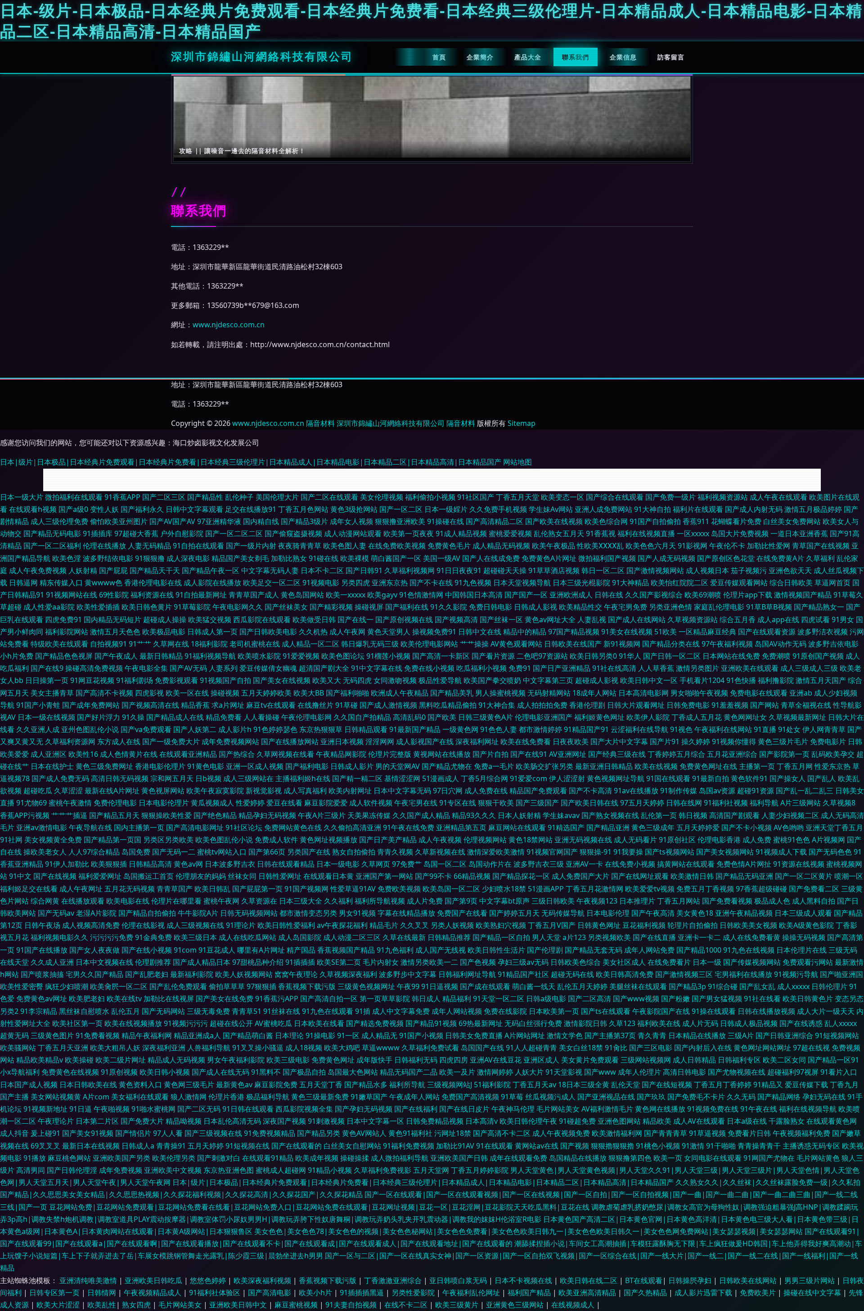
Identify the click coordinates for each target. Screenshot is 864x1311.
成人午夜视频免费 (561, 1133)
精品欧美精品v (39, 1060)
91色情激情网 (421, 595)
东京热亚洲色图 (228, 1170)
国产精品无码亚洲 (744, 876)
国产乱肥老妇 (146, 974)
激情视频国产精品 (803, 595)
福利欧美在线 (658, 1023)
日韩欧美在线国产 (573, 644)
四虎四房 (453, 1060)
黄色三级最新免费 (320, 1097)
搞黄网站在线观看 (686, 864)
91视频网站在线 (71, 595)
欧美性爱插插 (98, 607)
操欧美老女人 (45, 852)
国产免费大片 (142, 1121)
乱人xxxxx (840, 1023)
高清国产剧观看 (734, 815)
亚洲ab (800, 693)
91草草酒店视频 (554, 570)
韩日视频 (693, 815)
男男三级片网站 (810, 1280)
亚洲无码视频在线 (583, 840)
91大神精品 (630, 583)
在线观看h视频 (33, 509)
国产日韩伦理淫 (72, 1170)
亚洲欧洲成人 (571, 595)
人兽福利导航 (208, 1048)
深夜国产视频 (284, 1121)
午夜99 (408, 986)
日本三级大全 (300, 901)
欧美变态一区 (562, 497)
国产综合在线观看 (615, 497)
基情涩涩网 (402, 778)
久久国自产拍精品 (362, 717)
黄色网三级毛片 (189, 1084)
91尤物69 (31, 803)
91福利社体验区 (215, 1292)
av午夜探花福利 (342, 925)
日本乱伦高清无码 (232, 1121)
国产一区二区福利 (52, 546)
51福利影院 (492, 1084)
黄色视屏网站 (162, 791)
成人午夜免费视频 (38, 570)
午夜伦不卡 (727, 546)
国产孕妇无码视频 (363, 1109)
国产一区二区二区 (234, 533)
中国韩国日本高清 (474, 595)
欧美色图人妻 (344, 546)
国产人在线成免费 (491, 558)
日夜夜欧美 (571, 741)
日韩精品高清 (150, 864)
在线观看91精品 (267, 1158)
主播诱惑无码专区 (811, 1146)
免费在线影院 (505, 1011)
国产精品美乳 (451, 693)
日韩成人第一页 (212, 632)
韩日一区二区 (603, 570)
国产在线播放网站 (290, 741)
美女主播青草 (52, 693)
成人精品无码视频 (501, 546)
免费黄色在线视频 (70, 1072)
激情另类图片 (697, 668)
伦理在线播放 (104, 546)
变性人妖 (104, 509)
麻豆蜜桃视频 (297, 1305)
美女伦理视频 (381, 497)
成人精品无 (379, 1035)
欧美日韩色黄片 (147, 607)
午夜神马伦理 (513, 1109)
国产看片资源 (493, 656)
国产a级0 (73, 509)
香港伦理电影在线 (153, 583)
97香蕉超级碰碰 (761, 889)
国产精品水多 (365, 1084)
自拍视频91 (108, 644)
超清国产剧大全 (324, 668)
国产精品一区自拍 (501, 937)
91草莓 (512, 1097)
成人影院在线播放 (212, 583)
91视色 (681, 729)
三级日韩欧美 (553, 901)
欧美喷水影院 (259, 656)
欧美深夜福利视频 (263, 1280)
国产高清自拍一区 (329, 999)
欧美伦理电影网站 (429, 644)
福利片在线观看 (698, 509)
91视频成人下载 (781, 852)
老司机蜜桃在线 (255, 644)
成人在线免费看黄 (751, 937)
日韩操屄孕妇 (690, 1280)
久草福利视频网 (409, 570)
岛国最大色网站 (353, 1072)
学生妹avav (561, 815)
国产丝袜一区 (501, 619)
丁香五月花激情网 (594, 889)
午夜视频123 (596, 901)
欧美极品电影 (163, 632)
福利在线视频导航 (808, 1109)
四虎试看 (815, 619)
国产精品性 (205, 497)
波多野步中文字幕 (407, 974)
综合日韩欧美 (791, 583)
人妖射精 (82, 570)
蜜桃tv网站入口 (222, 852)
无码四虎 (357, 680)
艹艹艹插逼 (69, 815)
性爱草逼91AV (353, 889)
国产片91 (665, 741)
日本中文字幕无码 (402, 791)
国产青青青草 (665, 1133)
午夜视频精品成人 (153, 1292)
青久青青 (652, 1035)
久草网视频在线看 (285, 754)
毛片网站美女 (558, 1109)
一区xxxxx (693, 533)
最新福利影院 (191, 974)
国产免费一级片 (670, 497)
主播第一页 (757, 766)
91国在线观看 (668, 778)
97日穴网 (448, 791)
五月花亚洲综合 (732, 754)
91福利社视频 (726, 803)
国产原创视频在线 (404, 619)
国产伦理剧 (545, 950)
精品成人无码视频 (176, 1060)
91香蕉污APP (276, 999)
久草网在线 (171, 644)
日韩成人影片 (352, 766)
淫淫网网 (379, 741)
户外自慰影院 (181, 533)
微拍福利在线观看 (74, 497)
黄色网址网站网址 (762, 1048)
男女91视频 (357, 913)
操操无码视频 (803, 937)
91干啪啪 (721, 1146)
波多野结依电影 (108, 558)
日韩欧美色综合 (575, 962)
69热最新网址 (481, 1023)
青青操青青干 (759, 1146)
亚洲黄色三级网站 (515, 1305)
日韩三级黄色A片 (485, 717)
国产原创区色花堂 (726, 558)
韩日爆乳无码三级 (370, 644)
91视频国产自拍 (225, 680)
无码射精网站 (549, 693)
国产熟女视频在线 (610, 815)
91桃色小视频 (658, 1146)
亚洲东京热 (390, 583)
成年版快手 (374, 1060)
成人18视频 (303, 1048)
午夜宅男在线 (415, 803)
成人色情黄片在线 (129, 754)
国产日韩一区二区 (672, 656)
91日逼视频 (439, 986)
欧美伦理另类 (173, 1158)
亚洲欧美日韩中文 (239, 1305)
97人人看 (168, 1133)
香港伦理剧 (587, 705)
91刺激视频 (326, 1121)
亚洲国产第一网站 (384, 876)
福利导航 (764, 803)
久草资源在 (259, 901)
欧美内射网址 (350, 791)
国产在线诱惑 (801, 1023)
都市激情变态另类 (308, 913)
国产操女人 (788, 778)
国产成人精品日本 (201, 962)
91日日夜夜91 (459, 570)
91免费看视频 (98, 1035)
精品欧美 (657, 1121)
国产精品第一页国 (112, 840)
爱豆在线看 (284, 803)
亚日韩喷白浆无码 (459, 1280)
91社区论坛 (243, 827)
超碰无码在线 (572, 974)
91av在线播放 (636, 791)
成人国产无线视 (440, 950)
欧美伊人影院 (648, 717)
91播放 (34, 1158)
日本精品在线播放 (697, 1035)
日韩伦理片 (829, 986)
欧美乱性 (101, 1305)
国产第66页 (266, 852)
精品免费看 (224, 717)
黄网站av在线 (536, 1146)
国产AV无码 (188, 668)
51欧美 (665, 632)
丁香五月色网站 (303, 509)
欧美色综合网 (606, 521)
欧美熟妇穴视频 (501, 925)
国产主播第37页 (610, 1035)
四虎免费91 (63, 619)
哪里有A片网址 (261, 950)
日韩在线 (608, 595)
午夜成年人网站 (414, 1097)
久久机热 (313, 632)
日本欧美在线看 (319, 1023)
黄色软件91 (749, 778)
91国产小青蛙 (38, 705)
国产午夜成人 (116, 656)
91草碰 (346, 705)
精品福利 (456, 999)
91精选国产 (566, 827)
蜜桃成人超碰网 (281, 1170)
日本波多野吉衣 (230, 864)
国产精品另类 (318, 1133)
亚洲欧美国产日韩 (459, 1158)
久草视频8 (839, 803)
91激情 (693, 1146)
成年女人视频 (351, 521)
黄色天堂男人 (388, 632)
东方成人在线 (118, 741)
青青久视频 (395, 852)
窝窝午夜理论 (296, 974)
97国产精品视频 (573, 632)
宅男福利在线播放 (743, 974)
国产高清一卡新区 (441, 656)
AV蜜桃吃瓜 (273, 1023)
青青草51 (246, 1011)
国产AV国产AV (172, 521)
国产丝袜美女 (286, 607)
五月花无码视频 (129, 889)
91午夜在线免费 (408, 827)
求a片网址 (228, 705)
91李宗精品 (38, 1011)
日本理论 (289, 1035)
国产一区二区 (401, 509)
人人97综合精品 (94, 852)
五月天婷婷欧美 (266, 693)
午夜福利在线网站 (723, 729)
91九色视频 (472, 583)
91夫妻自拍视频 (351, 1305)
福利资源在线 (152, 595)
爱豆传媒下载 (806, 1084)
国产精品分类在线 (671, 644)
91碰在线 (323, 558)
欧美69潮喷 (702, 595)
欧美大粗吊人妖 (115, 1048)
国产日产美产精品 (388, 840)
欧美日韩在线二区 (589, 1280)
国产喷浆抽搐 (42, 974)
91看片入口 (838, 1072)
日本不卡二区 (322, 570)
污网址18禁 (452, 1133)
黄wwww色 (103, 583)
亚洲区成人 (541, 1060)
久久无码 (741, 1097)
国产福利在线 (406, 607)
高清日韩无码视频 (119, 778)
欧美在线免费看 (525, 741)
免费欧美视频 (399, 889)
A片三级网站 (800, 803)
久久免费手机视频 (498, 509)
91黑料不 (266, 1072)
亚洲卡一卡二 (699, 937)
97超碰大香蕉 (136, 533)
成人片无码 (700, 1023)
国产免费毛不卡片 (696, 1097)
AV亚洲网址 (567, 754)
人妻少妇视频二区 (790, 815)
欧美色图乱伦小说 (224, 840)
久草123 (622, 1023)
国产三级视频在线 (213, 1133)
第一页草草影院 (385, 999)
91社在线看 (762, 999)
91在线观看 (494, 1146)
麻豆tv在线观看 (271, 705)
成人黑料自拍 (813, 901)
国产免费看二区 (814, 889)
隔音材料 (320, 423)
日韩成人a (138, 1146)
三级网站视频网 (646, 1060)
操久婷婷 (695, 741)
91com (185, 950)
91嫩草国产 (369, 1097)
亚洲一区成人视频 (255, 766)
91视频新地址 (45, 1109)
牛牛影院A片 (198, 913)
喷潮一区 (848, 876)
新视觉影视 (264, 791)
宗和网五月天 (172, 778)
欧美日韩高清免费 (624, 974)
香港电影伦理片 (160, 766)
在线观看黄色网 (831, 1121)
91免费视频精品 (269, 1133)
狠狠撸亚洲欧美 (400, 521)
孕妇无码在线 (824, 1097)
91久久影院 (448, 607)
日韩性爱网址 (280, 876)
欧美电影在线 (127, 901)
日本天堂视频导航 (522, 583)
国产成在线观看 (485, 986)
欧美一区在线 (187, 693)
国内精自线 (261, 521)
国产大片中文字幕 (619, 741)
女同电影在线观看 (713, 1158)
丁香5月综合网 (484, 778)
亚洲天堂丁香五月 (834, 827)
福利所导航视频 (380, 901)
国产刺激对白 (218, 1158)
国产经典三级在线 (617, 754)
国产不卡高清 (590, 791)
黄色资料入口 (140, 1084)
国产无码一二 (173, 852)
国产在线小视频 (147, 950)
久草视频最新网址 (797, 717)
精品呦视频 (184, 1121)
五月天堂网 (431, 1170)
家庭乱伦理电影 (719, 607)
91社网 (11, 840)
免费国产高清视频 (470, 1097)
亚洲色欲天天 (790, 570)
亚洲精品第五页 (461, 827)
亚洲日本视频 (342, 741)
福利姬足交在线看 (29, 889)
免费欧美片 (759, 1292)
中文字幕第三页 (548, 680)
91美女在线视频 (626, 632)
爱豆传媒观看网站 (739, 583)
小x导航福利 (20, 1072)
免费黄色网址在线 (708, 766)
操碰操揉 (354, 1158)
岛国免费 (136, 852)
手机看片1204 (702, 680)
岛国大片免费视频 (740, 533)
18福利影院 (209, 644)
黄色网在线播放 (660, 1109)
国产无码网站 (163, 1011)
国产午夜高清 (653, 913)
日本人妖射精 (519, 815)
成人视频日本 (707, 570)
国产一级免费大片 (171, 741)
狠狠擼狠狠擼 (612, 1146)
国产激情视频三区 (684, 974)
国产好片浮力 (98, 717)
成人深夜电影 (188, 558)
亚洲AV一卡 (584, 864)
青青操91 (171, 1146)
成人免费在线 (486, 791)
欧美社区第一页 (77, 1023)
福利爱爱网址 (100, 876)
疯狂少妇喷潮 (66, 986)
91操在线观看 (714, 1011)
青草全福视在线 (806, 705)
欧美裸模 (354, 558)
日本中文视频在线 (104, 962)
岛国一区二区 (445, 864)
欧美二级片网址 (120, 1060)
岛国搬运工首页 (148, 876)
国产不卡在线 (431, 583)
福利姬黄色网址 (599, 717)
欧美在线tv (124, 999)
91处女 (789, 729)
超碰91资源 (755, 791)
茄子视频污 (749, 570)
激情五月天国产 (821, 680)
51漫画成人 (440, 778)
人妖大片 (529, 1072)
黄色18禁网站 (530, 840)
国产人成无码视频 (666, 558)
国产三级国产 (537, 803)
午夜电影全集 (146, 668)
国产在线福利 (415, 1109)
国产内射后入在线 (703, 1048)
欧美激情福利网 (617, 1133)
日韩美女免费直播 (474, 1035)
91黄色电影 (205, 766)
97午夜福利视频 (727, 644)
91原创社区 (677, 840)
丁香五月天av (534, 1084)
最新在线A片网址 (112, 791)
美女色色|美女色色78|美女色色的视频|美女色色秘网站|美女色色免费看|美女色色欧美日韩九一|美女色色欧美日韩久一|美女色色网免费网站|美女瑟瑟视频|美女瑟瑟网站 (528, 1231)
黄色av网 (188, 864)
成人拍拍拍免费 (542, 705)
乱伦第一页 (659, 815)
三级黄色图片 (52, 1035)
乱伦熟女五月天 (559, 533)
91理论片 (241, 925)
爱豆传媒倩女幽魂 (268, 668)
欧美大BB (308, 693)
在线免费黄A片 (780, 558)
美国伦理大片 (277, 497)
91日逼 (80, 1109)
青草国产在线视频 (821, 546)
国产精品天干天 (155, 570)
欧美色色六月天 (651, 546)
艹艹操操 (474, 644)
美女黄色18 (694, 913)
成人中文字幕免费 (401, 1011)
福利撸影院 (776, 680)
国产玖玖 (651, 1097)
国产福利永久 (142, 509)
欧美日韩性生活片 (496, 950)
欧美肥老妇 (87, 999)
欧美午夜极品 (553, 546)
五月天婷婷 (206, 1146)
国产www (600, 1072)
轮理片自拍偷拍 (692, 925)
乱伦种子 (239, 497)
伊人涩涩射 (567, 778)
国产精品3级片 (304, 521)
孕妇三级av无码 (523, 962)
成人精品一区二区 (310, 644)
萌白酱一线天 (533, 986)
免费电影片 (828, 741)
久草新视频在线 (440, 852)
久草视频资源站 (692, 619)
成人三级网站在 (248, 778)
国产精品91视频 (431, 1023)
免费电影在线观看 (759, 693)
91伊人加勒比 (67, 864)
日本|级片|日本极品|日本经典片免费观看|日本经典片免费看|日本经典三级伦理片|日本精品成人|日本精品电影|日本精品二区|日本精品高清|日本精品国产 (250, 462)
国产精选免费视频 (375, 1023)
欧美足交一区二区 (272, 583)
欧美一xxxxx (345, 595)
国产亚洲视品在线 (606, 1097)
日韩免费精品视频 (435, 1121)
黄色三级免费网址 (104, 766)
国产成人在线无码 (220, 1072)
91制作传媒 (678, 791)
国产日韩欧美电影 (268, 632)
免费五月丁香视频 (705, 889)
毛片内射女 (381, 962)
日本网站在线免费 (731, 656)
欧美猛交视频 (209, 619)
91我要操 (628, 852)
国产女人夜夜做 (94, 950)
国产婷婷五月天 (514, 913)
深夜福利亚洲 (163, 1048)
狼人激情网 (189, 1097)
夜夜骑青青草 (299, 546)
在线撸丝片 (315, 705)
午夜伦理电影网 (306, 717)
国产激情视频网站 (655, 570)
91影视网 (692, 546)
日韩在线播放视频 (766, 1011)
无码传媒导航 (563, 913)
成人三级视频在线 (195, 925)
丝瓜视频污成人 (550, 1097)
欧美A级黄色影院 (806, 925)
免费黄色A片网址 (549, 558)
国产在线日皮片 (464, 1109)
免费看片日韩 (749, 1133)
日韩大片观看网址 (636, 705)
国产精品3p (687, 986)
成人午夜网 (347, 632)
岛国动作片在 (490, 864)
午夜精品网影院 (341, 754)
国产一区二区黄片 (803, 876)
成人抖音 (14, 1133)
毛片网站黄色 (818, 1158)
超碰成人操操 (164, 619)
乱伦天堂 (625, 1084)
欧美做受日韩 (314, 619)
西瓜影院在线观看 (262, 619)
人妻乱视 (591, 619)
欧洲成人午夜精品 (399, 693)
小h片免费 (16, 656)
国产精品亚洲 (608, 827)
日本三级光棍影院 (581, 583)
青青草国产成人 (254, 595)
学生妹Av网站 (551, 509)
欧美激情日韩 (692, 876)
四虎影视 (149, 693)
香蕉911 (696, 521)
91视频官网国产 (552, 852)
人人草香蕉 (656, 668)
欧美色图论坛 (342, 656)
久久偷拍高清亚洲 (352, 827)
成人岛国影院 (299, 937)
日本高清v (481, 1121)
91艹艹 (140, 644)
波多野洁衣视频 (822, 632)
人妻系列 (223, 668)
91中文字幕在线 (376, 668)
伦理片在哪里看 (176, 901)
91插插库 (97, 533)
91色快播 (741, 680)
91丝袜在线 (281, 1011)
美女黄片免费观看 (590, 1060)
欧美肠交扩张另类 (544, 766)
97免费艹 (407, 864)
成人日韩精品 (694, 1060)
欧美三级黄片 (457, 1305)
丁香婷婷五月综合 (676, 754)
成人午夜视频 (440, 840)
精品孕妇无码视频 (267, 815)
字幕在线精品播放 (406, 913)
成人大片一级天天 (826, 1011)
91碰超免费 (577, 1121)
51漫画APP (546, 889)
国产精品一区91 (833, 1060)
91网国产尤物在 (769, 1158)
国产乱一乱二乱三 (804, 791)
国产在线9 (47, 668)
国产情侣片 (133, 1133)
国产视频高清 (456, 619)
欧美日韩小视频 (165, 1072)
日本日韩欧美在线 (88, 1084)
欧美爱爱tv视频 (650, 889)
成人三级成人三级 (809, 668)
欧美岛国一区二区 (451, 889)
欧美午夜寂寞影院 (215, 791)
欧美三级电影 (288, 1060)
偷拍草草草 (227, 986)
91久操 (133, 717)
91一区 (348, 1035)
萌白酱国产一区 (396, 558)
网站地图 (517, 462)
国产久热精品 (646, 1292)
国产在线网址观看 (640, 876)
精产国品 (301, 950)
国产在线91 (528, 754)
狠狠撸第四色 (630, 1158)
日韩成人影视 (535, 607)
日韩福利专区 (739, 1060)
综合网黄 (45, 901)
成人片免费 (425, 901)
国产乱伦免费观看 (178, 986)
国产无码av (56, 913)
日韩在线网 (684, 803)
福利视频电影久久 (59, 937)
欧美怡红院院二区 (679, 583)
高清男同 (30, 1170)
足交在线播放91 (250, 509)
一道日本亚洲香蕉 (799, 533)
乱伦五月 (125, 1011)
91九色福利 (395, 950)
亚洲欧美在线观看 (749, 668)
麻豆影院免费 (275, 1084)
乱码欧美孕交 (833, 754)
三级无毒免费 (208, 1011)
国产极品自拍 (304, 1072)
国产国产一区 (526, 595)
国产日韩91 (364, 570)
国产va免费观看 (146, 729)
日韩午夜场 (42, 925)
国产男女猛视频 (717, 999)
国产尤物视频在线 (736, 1072)
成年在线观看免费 (518, 1158)
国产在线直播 (654, 937)
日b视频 (208, 778)
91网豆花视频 (92, 680)
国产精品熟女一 (819, 607)
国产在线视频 (54, 876)
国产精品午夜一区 (210, 570)
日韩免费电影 (688, 705)
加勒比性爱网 (768, 546)
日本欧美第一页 (554, 1011)
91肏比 (616, 1048)
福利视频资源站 (723, 497)
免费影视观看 (176, 680)
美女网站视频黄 (56, 1097)
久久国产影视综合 (654, 595)
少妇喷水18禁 (504, 889)
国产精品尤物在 (447, 766)
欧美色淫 (66, 558)
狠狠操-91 (596, 852)
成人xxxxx (793, 986)
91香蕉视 (601, 533)
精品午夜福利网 (147, 1035)
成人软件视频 (370, 803)
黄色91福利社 (410, 1133)
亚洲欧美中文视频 (173, 1170)
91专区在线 (457, 803)
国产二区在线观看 (329, 497)
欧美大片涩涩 (58, 1305)
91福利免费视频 (408, 1146)
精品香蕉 (195, 705)
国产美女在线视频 (281, 680)
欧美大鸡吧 (342, 1048)
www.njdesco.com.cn (229, 325)
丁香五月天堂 (517, 497)
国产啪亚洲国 (841, 974)
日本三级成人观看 (803, 913)
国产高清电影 (270, 1292)
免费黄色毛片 (449, 546)
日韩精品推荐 (449, 937)
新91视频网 (621, 644)
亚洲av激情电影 (41, 827)
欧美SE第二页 (339, 962)
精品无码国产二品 (408, 1072)
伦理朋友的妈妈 (201, 876)
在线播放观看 (82, 901)
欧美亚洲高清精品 (588, 1292)
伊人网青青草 (824, 729)
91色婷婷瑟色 (275, 729)
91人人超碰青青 (531, 1048)
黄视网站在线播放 (442, 754)
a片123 (574, 937)
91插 (362, 1011)
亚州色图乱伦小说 (90, 729)
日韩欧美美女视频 (748, 925)
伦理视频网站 (485, 840)
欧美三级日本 (195, 937)
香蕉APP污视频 (25, 815)
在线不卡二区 (406, 1305)
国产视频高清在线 (150, 705)
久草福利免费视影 (382, 1170)
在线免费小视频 (630, 864)
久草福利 (820, 558)
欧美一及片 (457, 1072)
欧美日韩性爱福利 (286, 925)
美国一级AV (441, 558)
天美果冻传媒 (369, 815)
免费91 (519, 668)
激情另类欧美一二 (429, 962)
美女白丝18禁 (581, 1048)
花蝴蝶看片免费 (736, 521)
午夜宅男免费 (625, 607)
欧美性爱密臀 (21, 986)
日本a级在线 (747, 1121)
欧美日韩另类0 (593, 656)
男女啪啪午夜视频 (699, 693)
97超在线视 (811, 1048)
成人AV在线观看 (699, 1121)
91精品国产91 (586, 729)
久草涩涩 (68, 791)
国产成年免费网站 (91, 705)
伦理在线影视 (143, 925)
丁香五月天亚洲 (63, 1048)
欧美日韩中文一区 (649, 680)
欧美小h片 (316, 1292)
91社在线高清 (614, 668)
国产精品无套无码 (593, 950)
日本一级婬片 (446, 509)
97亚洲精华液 (219, 521)
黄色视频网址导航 (615, 778)
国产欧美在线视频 (554, 521)
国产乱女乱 (757, 986)
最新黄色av (234, 1084)
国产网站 (764, 705)
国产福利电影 (306, 766)
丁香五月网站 (678, 901)
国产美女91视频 (87, 1133)
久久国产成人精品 (421, 815)
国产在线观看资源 (767, 632)
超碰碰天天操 (504, 570)
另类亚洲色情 (670, 607)
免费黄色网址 (333, 1060)
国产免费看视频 (727, 901)
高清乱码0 (409, 717)
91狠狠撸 (150, 558)
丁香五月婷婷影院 (479, 1170)
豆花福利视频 (644, 925)
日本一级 (707, 962)
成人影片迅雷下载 (704, 1292)
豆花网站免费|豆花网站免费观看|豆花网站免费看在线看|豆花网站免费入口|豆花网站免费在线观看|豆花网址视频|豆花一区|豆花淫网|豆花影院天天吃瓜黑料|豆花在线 (319, 1207)
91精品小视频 (330, 1170)
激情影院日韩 (585, 1023)
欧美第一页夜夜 (408, 533)
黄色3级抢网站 (354, 509)
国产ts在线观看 (605, 1011)
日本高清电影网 (643, 693)
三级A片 (741, 1035)
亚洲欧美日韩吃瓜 (154, 1280)
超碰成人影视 (596, 680)
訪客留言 (670, 57)
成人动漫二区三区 (352, 937)
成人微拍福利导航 (399, 1158)
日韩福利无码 (415, 1060)
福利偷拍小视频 (430, 497)
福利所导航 (407, 1084)
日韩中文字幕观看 (194, 509)
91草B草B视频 (769, 607)
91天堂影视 (563, 1072)
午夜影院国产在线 (661, 1011)
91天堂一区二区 (498, 999)
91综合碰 (723, 986)
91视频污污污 (186, 1023)
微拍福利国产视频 (607, 558)
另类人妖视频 (452, 925)
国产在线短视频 (667, 1084)
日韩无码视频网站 (249, 913)
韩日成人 (426, 999)
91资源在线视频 (798, 864)
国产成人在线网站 (637, 619)
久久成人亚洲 (52, 962)
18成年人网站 (594, 693)
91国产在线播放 (42, 950)
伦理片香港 (226, 1097)
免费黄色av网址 (41, 999)
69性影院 (114, 595)
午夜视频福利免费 (801, 1133)
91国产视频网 (306, 889)
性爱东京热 (832, 766)
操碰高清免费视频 (94, 668)
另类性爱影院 (414, 1292)
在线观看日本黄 (328, 876)
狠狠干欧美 (496, 803)
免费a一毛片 (494, 766)
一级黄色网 (460, 729)
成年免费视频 (120, 1170)
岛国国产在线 (482, 1048)
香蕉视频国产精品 (346, 950)
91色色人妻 (498, 729)
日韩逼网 (23, 583)
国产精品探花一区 (521, 876)
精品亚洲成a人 (197, 1035)
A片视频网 (828, 840)
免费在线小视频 (429, 668)
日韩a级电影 (546, 999)
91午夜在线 (758, 1109)
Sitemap (522, 423)
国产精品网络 (779, 1097)
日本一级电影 (338, 864)
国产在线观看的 (296, 1146)
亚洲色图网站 (619, 1121)
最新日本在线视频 (91, 1146)
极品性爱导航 (440, 680)
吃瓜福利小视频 (481, 668)
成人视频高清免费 (91, 925)
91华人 (630, 656)
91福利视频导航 (210, 656)
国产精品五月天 (114, 815)
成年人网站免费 (649, 950)
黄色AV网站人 (364, 1133)
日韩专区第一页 (55, 1292)
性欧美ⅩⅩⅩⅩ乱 (600, 546)
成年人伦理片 (639, 1072)
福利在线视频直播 (646, 533)
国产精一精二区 (357, 778)
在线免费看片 (669, 962)
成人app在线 (778, 619)
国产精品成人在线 (175, 717)
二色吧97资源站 (542, 656)
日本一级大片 (21, 497)
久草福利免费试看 (430, 1048)
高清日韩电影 (684, 1072)
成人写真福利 (305, 791)
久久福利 (338, 901)
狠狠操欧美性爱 (166, 815)
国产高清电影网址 (195, 827)
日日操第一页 (46, 680)
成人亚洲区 (49, 754)
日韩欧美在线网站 (748, 1280)
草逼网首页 (832, 583)
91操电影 (320, 1035)
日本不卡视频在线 (524, 1280)
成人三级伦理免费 (59, 521)
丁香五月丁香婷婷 (723, 1084)
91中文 (20, 876)
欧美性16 (83, 754)
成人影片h (235, 729)
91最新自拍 (710, 778)
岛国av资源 (717, 791)
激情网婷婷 (495, 1072)
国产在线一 (356, 619)
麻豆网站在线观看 (517, 827)
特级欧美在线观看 (59, 644)
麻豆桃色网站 (69, 1158)
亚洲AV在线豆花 (496, 1060)
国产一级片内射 (251, 546)
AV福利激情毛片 (607, 1109)
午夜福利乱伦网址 (472, 1292)
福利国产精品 (530, 1292)
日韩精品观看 (365, 729)
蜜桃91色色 (791, 840)
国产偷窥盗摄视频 (293, 533)
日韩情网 (102, 1292)
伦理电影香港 (719, 840)
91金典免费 (153, 937)
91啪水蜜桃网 (153, 1109)
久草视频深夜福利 (348, 974)
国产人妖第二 (194, 729)
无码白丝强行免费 (533, 1023)
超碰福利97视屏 (793, 1072)
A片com (96, 1097)
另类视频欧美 (609, 937)
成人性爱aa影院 (49, 607)
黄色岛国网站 (302, 595)
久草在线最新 (404, 937)
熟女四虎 (137, 1305)
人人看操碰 (261, 717)
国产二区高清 (589, 999)
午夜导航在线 (90, 827)
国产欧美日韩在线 (589, 803)
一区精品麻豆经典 (707, 632)
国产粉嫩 (675, 999)
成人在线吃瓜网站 (247, 937)
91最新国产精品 (415, 729)
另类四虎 (355, 583)
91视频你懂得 (734, 741)
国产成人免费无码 (60, 778)
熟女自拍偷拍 (353, 852)
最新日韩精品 (161, 656)
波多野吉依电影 (833, 644)
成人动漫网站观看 (353, 533)
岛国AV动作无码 (780, 644)
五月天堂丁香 (320, 1084)
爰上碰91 (45, 1133)
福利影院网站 (66, 632)
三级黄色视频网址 (366, 986)
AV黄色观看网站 (516, 644)
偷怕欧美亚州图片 (119, 521)
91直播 (765, 729)
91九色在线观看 (327, 1011)
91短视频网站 (837, 1035)
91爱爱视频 (301, 656)
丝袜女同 (242, 876)
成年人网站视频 (457, 1011)
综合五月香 (738, 619)
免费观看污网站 (808, 962)
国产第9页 (461, 901)
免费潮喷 (776, 656)
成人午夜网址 (81, 889)
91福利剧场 (134, 680)
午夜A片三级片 (322, 815)
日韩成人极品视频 (749, 1023)
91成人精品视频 (461, 533)
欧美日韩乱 (212, 889)
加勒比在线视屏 (169, 999)
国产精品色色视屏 (64, 656)
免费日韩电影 (490, 607)
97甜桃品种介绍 (258, 962)
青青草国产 (175, 889)
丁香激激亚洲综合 (393, 1280)
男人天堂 (546, 937)
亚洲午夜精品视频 (744, 913)
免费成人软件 (276, 840)
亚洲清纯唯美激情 (89, 1280)
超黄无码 (14, 1035)
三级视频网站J (449, 1084)
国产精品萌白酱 (248, 1035)
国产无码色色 (830, 852)
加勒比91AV (455, 1146)
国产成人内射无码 (754, 509)
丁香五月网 (795, 766)
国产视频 (574, 1146)
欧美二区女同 (784, 1060)
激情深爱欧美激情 (496, 852)
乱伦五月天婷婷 (582, 986)
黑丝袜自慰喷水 (84, 1011)
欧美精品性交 (580, 607)
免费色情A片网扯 (743, 864)
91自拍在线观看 (198, 546)
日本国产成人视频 (29, 1084)
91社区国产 (475, 497)
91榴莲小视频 (388, 656)
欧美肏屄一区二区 (119, 986)
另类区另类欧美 (168, 840)
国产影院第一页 (784, 754)
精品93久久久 (474, 815)
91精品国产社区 (523, 974)
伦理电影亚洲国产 (543, 717)
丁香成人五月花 (696, 717)
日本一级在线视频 (46, 717)
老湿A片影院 (96, 913)
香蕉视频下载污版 (307, 986)
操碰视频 (225, 693)
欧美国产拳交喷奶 (492, 680)
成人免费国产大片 (580, 876)
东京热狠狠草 (320, 729)
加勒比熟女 (289, 558)
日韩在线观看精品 (286, 864)
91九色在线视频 (748, 950)
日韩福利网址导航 (467, 974)
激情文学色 (565, 1035)
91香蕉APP (122, 497)
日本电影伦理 (608, 913)
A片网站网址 (524, 1035)
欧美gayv (382, 595)
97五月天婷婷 (642, 803)
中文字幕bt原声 (504, 901)
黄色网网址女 (745, 717)
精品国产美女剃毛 (240, 558)
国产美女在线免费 (224, 999)
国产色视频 (478, 962)
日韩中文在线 (479, 632)
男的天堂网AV (397, 766)
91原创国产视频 (818, 656)
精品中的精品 (524, 632)
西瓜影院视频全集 (304, 1109)
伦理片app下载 (747, 595)
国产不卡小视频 (746, 827)
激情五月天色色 (115, 632)
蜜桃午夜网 (221, 901)
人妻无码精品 (149, 546)
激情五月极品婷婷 (813, 509)
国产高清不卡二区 (502, 1133)
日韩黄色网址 (599, 925)
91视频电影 (320, 583)
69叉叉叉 (45, 1146)
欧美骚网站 (18, 1048)
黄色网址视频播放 (328, 840)
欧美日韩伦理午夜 (528, 1121)
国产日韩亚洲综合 (784, 1035)
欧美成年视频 (316, 1158)
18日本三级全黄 (583, 1084)
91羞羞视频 (729, 705)
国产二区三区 (163, 497)
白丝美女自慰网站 (352, 1146)
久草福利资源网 (70, 741)
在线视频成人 (573, 1305)
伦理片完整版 (389, 754)
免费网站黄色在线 (293, 827)
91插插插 (300, 962)
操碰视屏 (369, 607)
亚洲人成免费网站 (603, 509)
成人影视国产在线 (425, 741)
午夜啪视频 (112, 1109)
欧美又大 (326, 680)
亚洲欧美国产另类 (121, 1158)
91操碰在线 (445, 521)
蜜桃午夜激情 (70, 803)
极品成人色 (772, 901)
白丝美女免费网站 (792, 521)
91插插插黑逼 (363, 1292)
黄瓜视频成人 (212, 803)
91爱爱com (528, 778)
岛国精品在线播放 (578, 1158)
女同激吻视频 (395, 680)
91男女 (843, 619)
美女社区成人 (624, 962)
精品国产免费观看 (538, 791)
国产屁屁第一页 (257, 889)
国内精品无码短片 (112, 619)
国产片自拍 (490, 754)
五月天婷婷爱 (698, 827)
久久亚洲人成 (37, 729)
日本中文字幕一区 (375, 1121)
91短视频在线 (247, 1146)
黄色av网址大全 (550, 619)
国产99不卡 (433, 876)
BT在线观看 (643, 1280)
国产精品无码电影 (52, 533)
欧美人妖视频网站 (244, 974)
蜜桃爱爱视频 (510, 533)
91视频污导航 (796, 974)
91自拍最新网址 (201, 595)
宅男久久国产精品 (94, 974)
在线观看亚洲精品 (188, 754)
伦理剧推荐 (153, 962)
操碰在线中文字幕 (813, 1292)
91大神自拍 (652, 509)
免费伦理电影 (115, 803)
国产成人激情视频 (388, 705)
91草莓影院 (192, 607)
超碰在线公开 (231, 1023)
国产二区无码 (198, 1109)
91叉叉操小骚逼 (258, 1048)
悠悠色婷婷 (209, 1280)
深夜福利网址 (477, 741)
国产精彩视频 (331, 607)
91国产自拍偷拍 (655, 521)
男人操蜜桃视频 (500, 693)
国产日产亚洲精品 (561, 668)
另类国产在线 (308, 852)
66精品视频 (472, 876)
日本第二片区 (97, 1121)
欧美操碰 (79, 1060)
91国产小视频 (421, 1035)
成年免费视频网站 (230, 741)
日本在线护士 (52, 766)
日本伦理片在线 (801, 950)
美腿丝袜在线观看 (638, 986)
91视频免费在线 (712, 1109)
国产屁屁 (113, 570)
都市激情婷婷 (540, 729)
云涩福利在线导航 (639, 729)
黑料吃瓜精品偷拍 (448, 705)
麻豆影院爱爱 (325, 803)
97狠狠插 (261, 986)
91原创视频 (119, 1072)
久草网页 (375, 864)
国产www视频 (636, 999)
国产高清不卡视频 (104, 693)
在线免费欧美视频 (397, 546)
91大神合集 (496, 705)
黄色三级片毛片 (783, 741)
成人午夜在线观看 (778, 497)
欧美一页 (667, 1158)
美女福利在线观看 (140, 1097)
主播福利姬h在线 (302, 778)
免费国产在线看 (462, 913)
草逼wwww (381, 1048)
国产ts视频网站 (669, 852)
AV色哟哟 (789, 827)
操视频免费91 (434, 632)
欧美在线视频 (656, 766)
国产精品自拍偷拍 (147, 913)
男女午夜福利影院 (236, 1060)
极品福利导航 (267, 1097)
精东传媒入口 (61, 583)
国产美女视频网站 (725, 852)
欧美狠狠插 (109, 864)
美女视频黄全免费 (53, 840)
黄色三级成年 (653, 827)
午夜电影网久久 (237, 607)
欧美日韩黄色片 (808, 999)
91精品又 (768, 1084)
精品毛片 (383, 925)
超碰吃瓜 (37, 791)
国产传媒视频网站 (752, 962)
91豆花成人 (216, 950)
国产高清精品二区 (494, 521)
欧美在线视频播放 (133, 1023)
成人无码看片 (635, 840)
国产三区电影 (650, 1048)
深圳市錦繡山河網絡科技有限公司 (262, 56)
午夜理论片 (56, 1121)
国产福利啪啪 (347, 693)
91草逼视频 (707, 1133)
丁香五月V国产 (552, 925)
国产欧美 (442, 717)
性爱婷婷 (250, 803)
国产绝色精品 (215, 815)
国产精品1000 (698, 950)
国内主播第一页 (139, 827)
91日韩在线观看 (248, 1109)
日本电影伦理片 (164, 803)
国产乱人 (821, 778)
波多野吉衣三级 (538, 864)
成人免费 (756, 840)
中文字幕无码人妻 (270, 570)
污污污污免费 (111, 937)
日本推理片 (637, 901)
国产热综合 (237, 754)
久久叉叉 (414, 925)
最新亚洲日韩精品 (604, 766)
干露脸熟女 (787, 1121)
